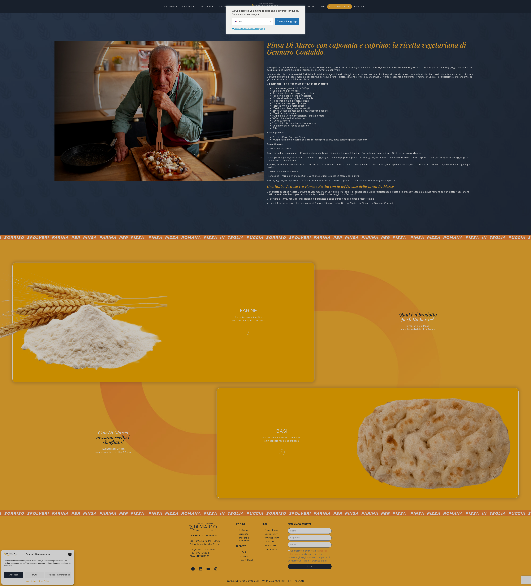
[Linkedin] (200, 569)
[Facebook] (192, 569)
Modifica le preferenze (58, 575)
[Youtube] (208, 569)
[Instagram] (215, 569)
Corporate (243, 534)
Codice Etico (271, 549)
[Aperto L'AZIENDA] (177, 6)
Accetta (13, 575)
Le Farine (243, 556)
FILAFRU (269, 542)
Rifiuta (34, 575)
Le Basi (242, 552)
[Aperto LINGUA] (364, 6)
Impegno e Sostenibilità (244, 539)
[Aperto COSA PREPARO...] (349, 6)
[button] (70, 554)
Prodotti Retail (246, 560)
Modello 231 (270, 545)
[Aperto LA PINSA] (193, 6)
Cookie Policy (30, 581)
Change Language (287, 21)
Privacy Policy (43, 581)
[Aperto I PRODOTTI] (213, 6)
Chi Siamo (243, 530)
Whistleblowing (272, 538)
